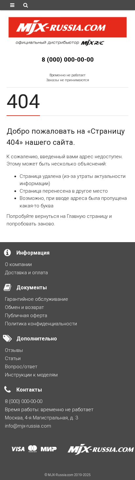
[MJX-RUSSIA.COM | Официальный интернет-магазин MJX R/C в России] (67, 31)
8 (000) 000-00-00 (68, 59)
